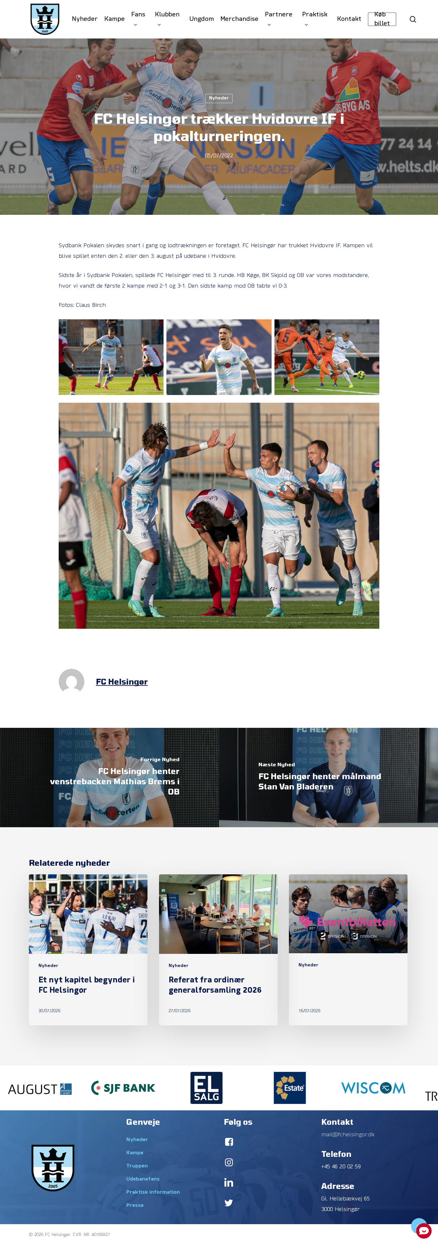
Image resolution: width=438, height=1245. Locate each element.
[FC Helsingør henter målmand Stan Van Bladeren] (328, 777)
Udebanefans (143, 1179)
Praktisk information (153, 1192)
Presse (135, 1205)
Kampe (134, 1153)
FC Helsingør (122, 681)
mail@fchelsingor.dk (348, 1135)
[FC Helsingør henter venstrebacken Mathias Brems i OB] (109, 777)
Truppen (137, 1166)
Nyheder (219, 98)
